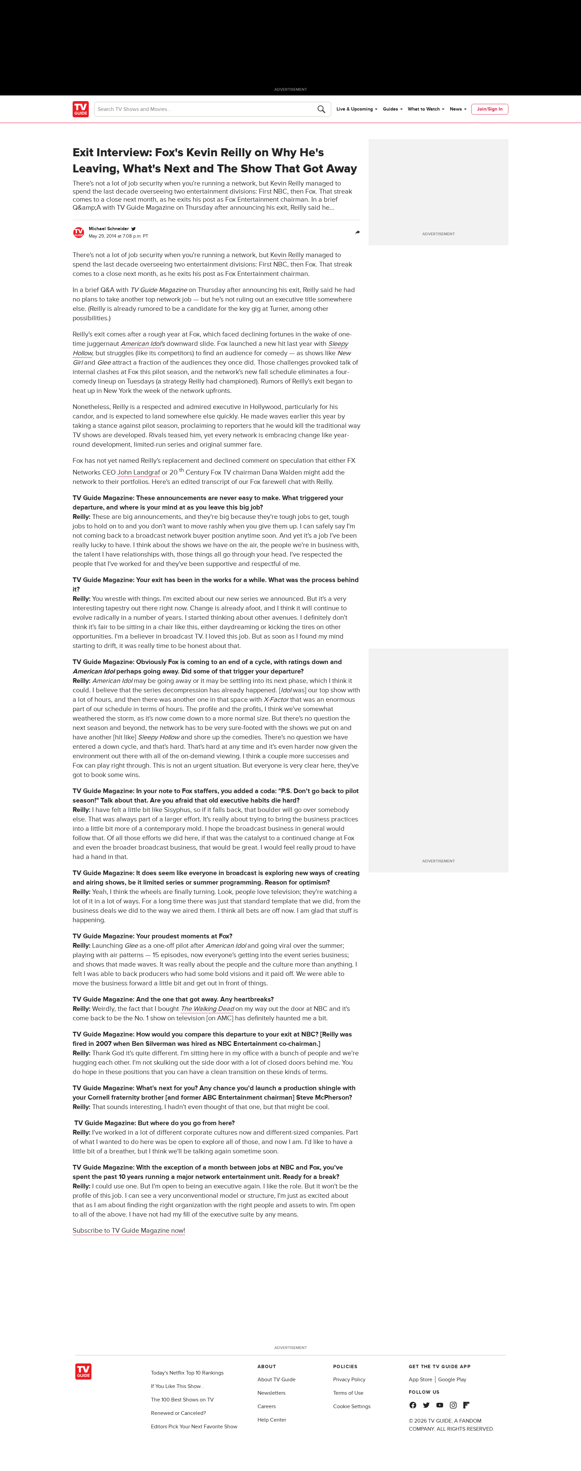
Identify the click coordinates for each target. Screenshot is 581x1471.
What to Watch (424, 109)
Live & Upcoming (355, 109)
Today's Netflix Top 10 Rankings (187, 1373)
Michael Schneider (109, 229)
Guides (390, 109)
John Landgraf (138, 472)
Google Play (452, 1379)
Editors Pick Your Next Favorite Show (194, 1426)
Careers (267, 1406)
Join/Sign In (490, 109)
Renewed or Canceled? (178, 1413)
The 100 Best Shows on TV (182, 1399)
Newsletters (271, 1393)
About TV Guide (277, 1379)
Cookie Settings (352, 1406)
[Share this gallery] (357, 232)
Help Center (272, 1420)
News (456, 109)
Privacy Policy (349, 1379)
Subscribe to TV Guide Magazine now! (129, 1231)
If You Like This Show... (177, 1386)
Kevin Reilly (287, 255)
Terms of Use (348, 1393)
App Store (420, 1379)
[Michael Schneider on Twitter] (133, 229)
